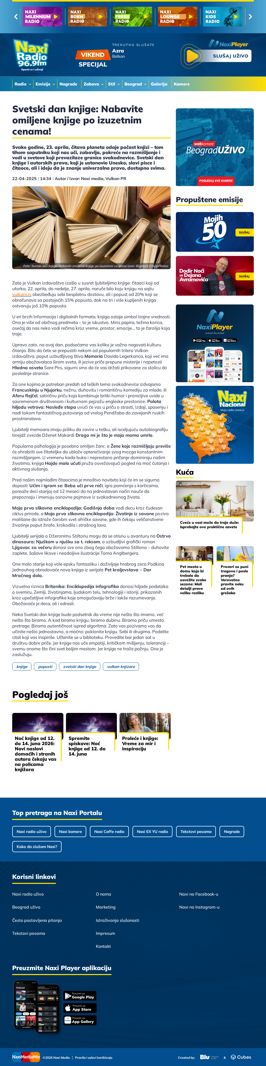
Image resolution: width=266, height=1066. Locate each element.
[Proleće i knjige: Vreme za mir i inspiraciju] (145, 726)
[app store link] (80, 1008)
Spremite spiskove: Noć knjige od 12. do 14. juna (87, 746)
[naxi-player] (215, 343)
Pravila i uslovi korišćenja (93, 1058)
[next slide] (250, 16)
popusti (45, 666)
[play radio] (216, 54)
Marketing (106, 907)
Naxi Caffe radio (109, 831)
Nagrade (232, 831)
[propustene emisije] (215, 232)
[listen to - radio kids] (132, 16)
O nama (103, 894)
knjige (21, 666)
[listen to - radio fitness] (223, 16)
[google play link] (80, 996)
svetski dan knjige (79, 666)
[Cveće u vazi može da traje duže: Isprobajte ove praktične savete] (215, 501)
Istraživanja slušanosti (117, 920)
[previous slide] (15, 16)
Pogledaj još (40, 694)
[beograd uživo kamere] (215, 147)
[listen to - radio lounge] (87, 16)
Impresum (105, 933)
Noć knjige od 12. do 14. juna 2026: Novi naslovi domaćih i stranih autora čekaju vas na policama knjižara (35, 753)
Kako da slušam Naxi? (37, 846)
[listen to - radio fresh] (42, 16)
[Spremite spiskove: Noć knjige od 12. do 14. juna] (91, 726)
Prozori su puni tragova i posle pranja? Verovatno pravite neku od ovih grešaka (234, 579)
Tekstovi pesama (196, 831)
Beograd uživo (26, 907)
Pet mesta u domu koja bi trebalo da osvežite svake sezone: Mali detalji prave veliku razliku (193, 579)
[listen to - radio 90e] (177, 16)
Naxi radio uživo (31, 831)
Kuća (185, 471)
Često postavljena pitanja (37, 920)
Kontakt (103, 946)
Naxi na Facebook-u (198, 894)
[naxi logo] (32, 55)
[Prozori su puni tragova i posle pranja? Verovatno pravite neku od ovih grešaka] (235, 556)
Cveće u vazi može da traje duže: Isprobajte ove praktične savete (209, 524)
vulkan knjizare (121, 666)
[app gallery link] (80, 1021)
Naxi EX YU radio (152, 831)
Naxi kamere (70, 831)
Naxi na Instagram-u (199, 907)
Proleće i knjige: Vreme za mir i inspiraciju (140, 743)
